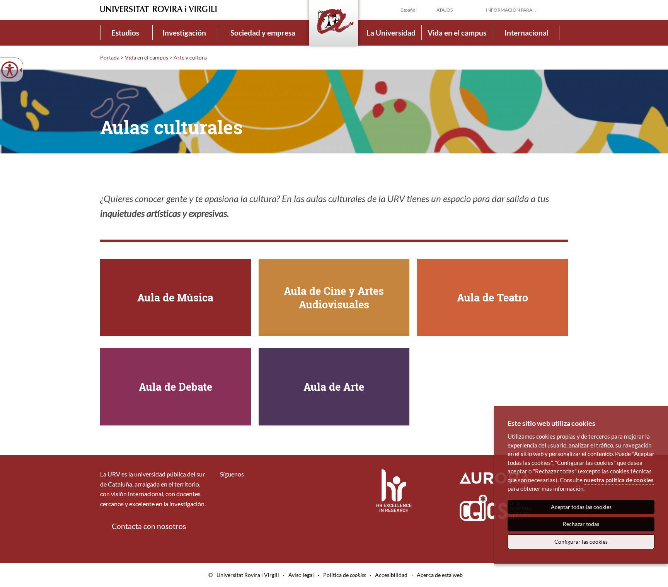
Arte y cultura (190, 57)
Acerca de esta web (440, 575)
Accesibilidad (391, 575)
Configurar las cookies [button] (581, 541)
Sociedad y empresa (262, 32)
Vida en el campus (457, 32)
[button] (561, 9)
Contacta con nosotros (149, 526)
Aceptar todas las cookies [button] (581, 507)
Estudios (125, 32)
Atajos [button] (444, 10)
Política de (344, 575)
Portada (109, 57)
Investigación (184, 32)
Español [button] (408, 10)
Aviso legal (301, 575)
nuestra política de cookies (619, 479)
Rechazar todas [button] (581, 524)
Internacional (526, 32)
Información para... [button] (511, 10)
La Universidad (391, 32)
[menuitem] (125, 33)
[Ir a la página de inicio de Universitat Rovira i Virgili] (158, 9)
